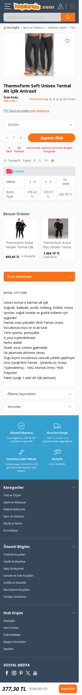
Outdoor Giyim (57, 27)
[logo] (33, 6)
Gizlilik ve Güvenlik (14, 583)
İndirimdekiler (12, 635)
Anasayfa (9, 621)
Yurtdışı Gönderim (14, 597)
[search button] (68, 17)
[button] (27, 73)
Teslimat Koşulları (14, 554)
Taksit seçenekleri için (29, 111)
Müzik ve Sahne (12, 523)
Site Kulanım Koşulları (16, 590)
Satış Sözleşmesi (13, 568)
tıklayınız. (43, 111)
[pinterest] (46, 160)
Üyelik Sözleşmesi (14, 561)
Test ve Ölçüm (12, 495)
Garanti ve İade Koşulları (18, 575)
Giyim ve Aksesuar (14, 502)
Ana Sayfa (13, 27)
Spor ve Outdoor (33, 27)
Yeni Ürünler (11, 628)
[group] (39, 54)
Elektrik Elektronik (14, 509)
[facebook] (34, 160)
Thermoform (37, 99)
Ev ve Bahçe (10, 530)
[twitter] (39, 160)
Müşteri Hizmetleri (14, 642)
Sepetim (8, 649)
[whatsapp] (52, 160)
